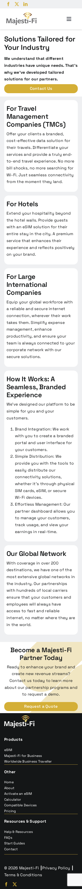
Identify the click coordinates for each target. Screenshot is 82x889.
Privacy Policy (56, 868)
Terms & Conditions (23, 874)
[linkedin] (25, 4)
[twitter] (17, 4)
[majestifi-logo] (21, 14)
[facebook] (8, 4)
